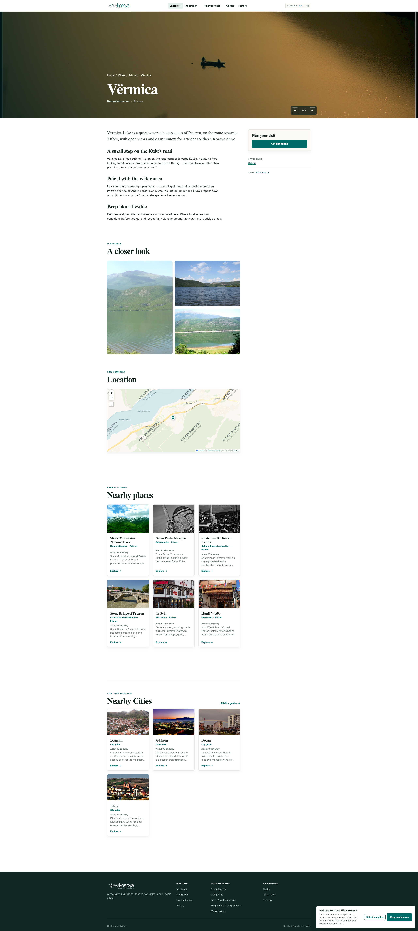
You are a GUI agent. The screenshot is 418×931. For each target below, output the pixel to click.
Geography (217, 894)
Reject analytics (374, 917)
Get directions (279, 143)
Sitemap (267, 900)
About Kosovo (218, 889)
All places (181, 889)
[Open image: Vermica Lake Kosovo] (140, 307)
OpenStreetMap (214, 451)
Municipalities (218, 911)
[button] (174, 418)
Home (110, 75)
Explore (174, 5)
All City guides (230, 703)
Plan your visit (212, 5)
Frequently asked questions (226, 905)
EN (300, 6)
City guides (182, 894)
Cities (121, 75)
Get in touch (269, 894)
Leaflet (201, 451)
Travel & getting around (223, 900)
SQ (307, 6)
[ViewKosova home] (119, 5)
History (242, 5)
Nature (252, 163)
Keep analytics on (399, 917)
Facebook (261, 172)
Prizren (133, 75)
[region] (173, 420)
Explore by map (184, 900)
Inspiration (191, 5)
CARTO (236, 451)
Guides (230, 5)
